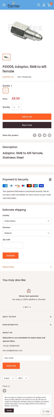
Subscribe (11, 366)
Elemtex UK (8, 77)
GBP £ (20, 378)
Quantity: (6, 107)
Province (6, 227)
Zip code (6, 239)
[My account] (44, 4)
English (6, 378)
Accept (9, 410)
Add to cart (27, 117)
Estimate (11, 255)
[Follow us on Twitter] (4, 391)
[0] (49, 4)
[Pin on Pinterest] (39, 135)
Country (6, 215)
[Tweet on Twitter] (44, 135)
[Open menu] (4, 5)
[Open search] (38, 4)
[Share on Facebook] (34, 135)
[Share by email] (49, 135)
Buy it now (27, 125)
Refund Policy (8, 267)
